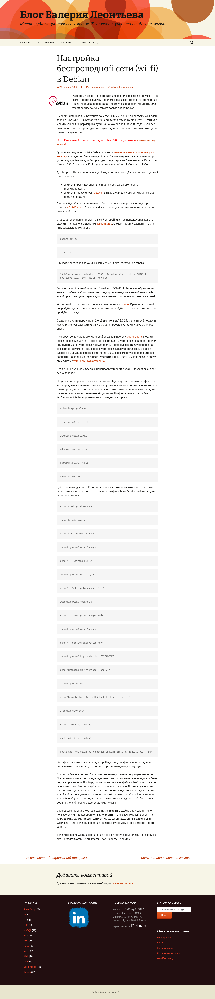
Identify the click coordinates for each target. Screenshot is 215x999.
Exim (132, 913)
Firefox (126, 913)
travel (26, 951)
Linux (122, 87)
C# (129, 917)
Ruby (26, 945)
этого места (134, 336)
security (130, 87)
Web (26, 956)
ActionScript (30, 909)
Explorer (117, 917)
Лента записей (165, 948)
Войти (160, 942)
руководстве (104, 223)
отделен (98, 192)
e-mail (143, 920)
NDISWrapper (75, 207)
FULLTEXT (117, 913)
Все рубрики (97, 87)
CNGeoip (130, 909)
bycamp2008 (129, 920)
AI (25, 914)
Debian (114, 87)
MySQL (27, 930)
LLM (26, 925)
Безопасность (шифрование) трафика (53, 858)
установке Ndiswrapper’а (89, 361)
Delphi (115, 927)
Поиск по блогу (89, 42)
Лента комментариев (168, 953)
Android (124, 917)
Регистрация (164, 937)
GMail (138, 913)
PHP (26, 940)
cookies (116, 920)
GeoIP (139, 909)
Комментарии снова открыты (168, 858)
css (121, 920)
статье (125, 304)
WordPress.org (165, 958)
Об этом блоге (45, 42)
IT (84, 87)
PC (87, 87)
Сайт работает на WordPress (107, 992)
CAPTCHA (136, 917)
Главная (25, 42)
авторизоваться (123, 883)
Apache (116, 909)
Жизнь (27, 972)
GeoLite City (124, 927)
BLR (138, 920)
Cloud (121, 909)
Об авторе (67, 42)
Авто (26, 961)
